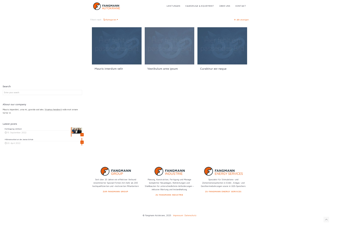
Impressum (178, 215)
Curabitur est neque (213, 68)
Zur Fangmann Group (115, 191)
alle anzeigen (242, 19)
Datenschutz (190, 215)
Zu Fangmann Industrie (169, 195)
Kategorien (111, 19)
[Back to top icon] (326, 219)
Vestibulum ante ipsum (162, 68)
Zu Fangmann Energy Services (223, 191)
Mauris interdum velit (109, 68)
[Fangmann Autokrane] (106, 6)
